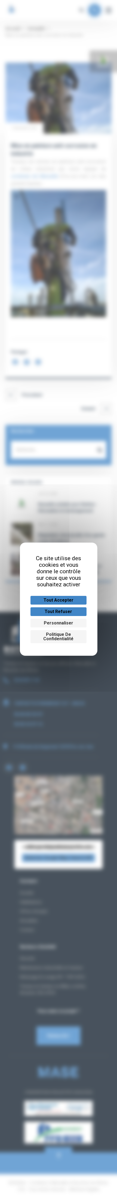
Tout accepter (58, 600)
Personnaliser (58, 623)
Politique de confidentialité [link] (58, 636)
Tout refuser (58, 611)
